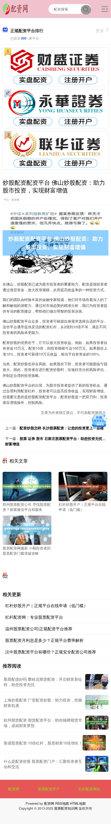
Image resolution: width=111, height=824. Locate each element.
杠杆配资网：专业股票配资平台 (34, 617)
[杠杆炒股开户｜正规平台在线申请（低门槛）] (83, 486)
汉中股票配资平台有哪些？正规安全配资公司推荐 (50, 652)
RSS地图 (62, 803)
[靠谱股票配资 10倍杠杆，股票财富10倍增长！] (94, 742)
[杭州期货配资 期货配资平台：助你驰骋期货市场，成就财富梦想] (96, 723)
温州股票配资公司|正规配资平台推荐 (38, 629)
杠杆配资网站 (89, 788)
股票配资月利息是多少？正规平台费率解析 (44, 640)
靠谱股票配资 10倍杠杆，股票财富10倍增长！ (43, 743)
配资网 (13, 788)
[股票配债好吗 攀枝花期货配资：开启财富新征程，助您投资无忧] (96, 681)
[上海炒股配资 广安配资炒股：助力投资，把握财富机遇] (96, 702)
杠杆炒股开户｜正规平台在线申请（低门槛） (46, 605)
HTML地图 (78, 803)
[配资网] (15, 8)
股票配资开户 (49, 788)
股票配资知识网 (66, 808)
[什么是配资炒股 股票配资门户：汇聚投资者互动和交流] (96, 764)
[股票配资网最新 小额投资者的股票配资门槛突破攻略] (27, 529)
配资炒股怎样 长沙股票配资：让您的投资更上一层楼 (62, 427)
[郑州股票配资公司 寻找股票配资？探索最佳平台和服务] (27, 486)
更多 (100, 30)
